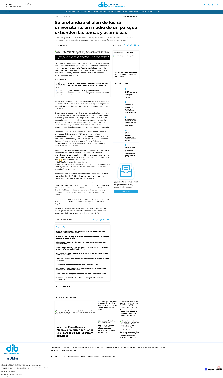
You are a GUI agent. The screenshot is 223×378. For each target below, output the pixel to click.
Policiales (111, 11)
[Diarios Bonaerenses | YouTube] (216, 4)
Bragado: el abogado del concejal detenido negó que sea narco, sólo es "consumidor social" (82, 253)
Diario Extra (149, 347)
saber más (126, 191)
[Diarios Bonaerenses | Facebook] (205, 5)
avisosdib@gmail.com (36, 365)
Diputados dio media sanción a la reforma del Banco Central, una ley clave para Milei (81, 242)
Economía (87, 11)
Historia (151, 11)
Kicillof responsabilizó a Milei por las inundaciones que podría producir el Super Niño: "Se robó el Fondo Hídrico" (82, 248)
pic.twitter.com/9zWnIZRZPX (74, 160)
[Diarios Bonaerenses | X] (209, 5)
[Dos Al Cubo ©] (213, 371)
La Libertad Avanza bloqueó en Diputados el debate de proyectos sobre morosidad (82, 259)
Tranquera (65, 350)
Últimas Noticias (69, 11)
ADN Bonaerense (122, 11)
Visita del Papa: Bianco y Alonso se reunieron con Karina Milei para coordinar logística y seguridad (80, 231)
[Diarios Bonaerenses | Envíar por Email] (135, 45)
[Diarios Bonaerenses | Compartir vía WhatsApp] (131, 45)
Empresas (133, 347)
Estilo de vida (133, 11)
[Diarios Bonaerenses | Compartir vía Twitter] (128, 45)
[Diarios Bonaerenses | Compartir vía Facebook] (124, 45)
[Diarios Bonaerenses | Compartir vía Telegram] (138, 45)
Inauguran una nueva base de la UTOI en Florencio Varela (77, 264)
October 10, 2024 (81, 162)
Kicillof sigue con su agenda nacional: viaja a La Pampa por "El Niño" (81, 274)
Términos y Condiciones (93, 356)
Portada (57, 16)
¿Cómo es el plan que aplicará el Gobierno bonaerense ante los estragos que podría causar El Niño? (82, 237)
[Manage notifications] (219, 367)
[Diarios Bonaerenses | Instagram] (213, 5)
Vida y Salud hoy (161, 347)
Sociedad (103, 11)
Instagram (56, 357)
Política (79, 11)
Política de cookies (106, 356)
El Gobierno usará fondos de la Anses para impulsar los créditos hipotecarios (79, 278)
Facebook (52, 357)
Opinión (95, 11)
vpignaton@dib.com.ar (24, 365)
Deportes (143, 11)
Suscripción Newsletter (73, 356)
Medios (158, 11)
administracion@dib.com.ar (11, 370)
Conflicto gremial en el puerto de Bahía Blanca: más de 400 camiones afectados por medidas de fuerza (81, 268)
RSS (114, 356)
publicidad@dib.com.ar (12, 365)
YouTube (64, 357)
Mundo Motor (55, 350)
